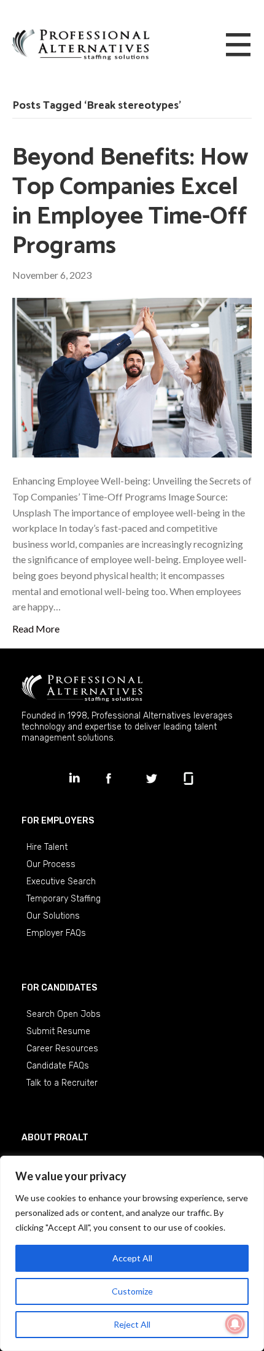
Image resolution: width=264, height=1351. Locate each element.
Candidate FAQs (57, 1066)
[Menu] (238, 45)
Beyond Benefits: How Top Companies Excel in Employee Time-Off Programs (130, 202)
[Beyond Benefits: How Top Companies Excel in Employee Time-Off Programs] (132, 376)
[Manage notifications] (235, 1324)
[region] (132, 1253)
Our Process (51, 864)
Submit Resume (58, 1031)
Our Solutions (53, 916)
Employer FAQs (56, 933)
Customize (132, 1291)
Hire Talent (47, 847)
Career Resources (62, 1048)
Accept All (132, 1258)
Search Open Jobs (63, 1014)
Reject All (132, 1324)
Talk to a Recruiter (62, 1083)
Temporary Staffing (63, 899)
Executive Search (61, 881)
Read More (36, 628)
